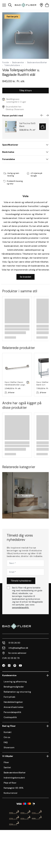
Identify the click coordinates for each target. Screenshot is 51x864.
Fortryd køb (9, 697)
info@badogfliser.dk (18, 648)
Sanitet (7, 767)
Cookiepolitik (10, 717)
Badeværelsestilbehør (37, 62)
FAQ (6, 742)
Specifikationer (10, 144)
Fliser (6, 762)
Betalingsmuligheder (14, 686)
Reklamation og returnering (17, 691)
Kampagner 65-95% (13, 787)
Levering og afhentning (15, 681)
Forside (5, 62)
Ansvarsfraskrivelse (13, 707)
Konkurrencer (11, 793)
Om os (7, 737)
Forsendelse (8, 159)
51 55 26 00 (14, 642)
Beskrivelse (8, 152)
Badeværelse (18, 62)
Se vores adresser (17, 653)
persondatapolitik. (20, 607)
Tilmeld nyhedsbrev (21, 580)
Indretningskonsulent (14, 777)
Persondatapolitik (12, 712)
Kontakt (7, 732)
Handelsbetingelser (13, 702)
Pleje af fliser (10, 782)
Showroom (9, 747)
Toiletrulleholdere (12, 65)
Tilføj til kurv (25, 90)
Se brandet (25, 276)
